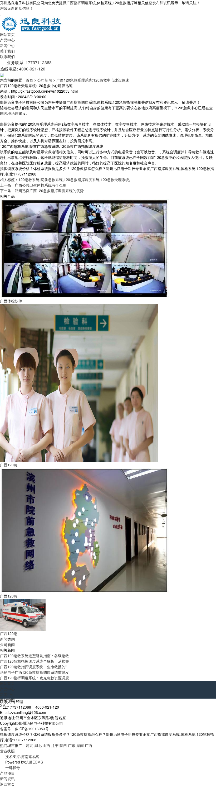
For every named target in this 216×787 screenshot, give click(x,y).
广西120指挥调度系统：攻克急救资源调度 (34, 677)
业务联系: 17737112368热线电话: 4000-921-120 (26, 65)
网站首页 (7, 34)
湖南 (80, 745)
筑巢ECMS (34, 762)
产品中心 (7, 39)
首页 (29, 80)
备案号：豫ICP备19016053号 (24, 728)
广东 (71, 745)
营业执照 (7, 750)
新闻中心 (7, 45)
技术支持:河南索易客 (22, 756)
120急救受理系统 (115, 179)
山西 (46, 745)
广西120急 (8, 464)
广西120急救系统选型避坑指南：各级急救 (34, 655)
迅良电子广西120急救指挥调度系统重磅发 (34, 672)
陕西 (63, 745)
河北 (29, 745)
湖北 (38, 745)
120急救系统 (29, 179)
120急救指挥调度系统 (82, 179)
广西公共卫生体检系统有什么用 (40, 185)
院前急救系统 (52, 179)
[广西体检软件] (84, 248)
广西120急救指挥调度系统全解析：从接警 (34, 661)
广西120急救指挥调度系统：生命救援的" (33, 666)
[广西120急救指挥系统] (79, 382)
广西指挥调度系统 (81, 2)
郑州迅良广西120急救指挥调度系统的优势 (49, 190)
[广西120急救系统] (84, 530)
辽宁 (54, 745)
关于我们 (7, 51)
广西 (88, 745)
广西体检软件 (11, 301)
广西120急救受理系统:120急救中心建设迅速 (92, 80)
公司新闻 (44, 80)
